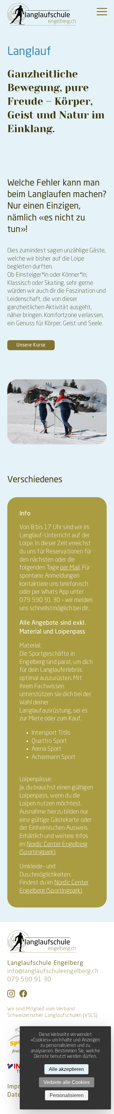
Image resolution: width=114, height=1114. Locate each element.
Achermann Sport (53, 757)
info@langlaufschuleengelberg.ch (52, 972)
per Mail (70, 568)
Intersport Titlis (51, 733)
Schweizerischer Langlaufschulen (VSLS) (52, 1015)
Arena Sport (46, 749)
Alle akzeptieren (66, 1069)
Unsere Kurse (31, 345)
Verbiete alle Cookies (66, 1082)
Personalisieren (67, 1095)
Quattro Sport (49, 741)
